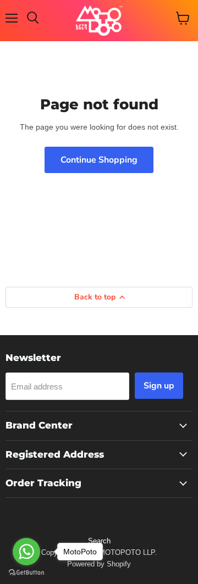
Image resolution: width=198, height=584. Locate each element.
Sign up (159, 386)
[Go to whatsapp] (26, 551)
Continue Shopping (99, 160)
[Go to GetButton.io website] (26, 572)
